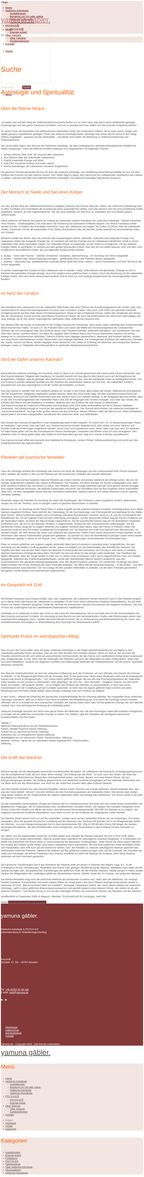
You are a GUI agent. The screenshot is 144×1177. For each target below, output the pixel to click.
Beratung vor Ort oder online (25, 1087)
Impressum (11, 1027)
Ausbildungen (18, 13)
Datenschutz (12, 1030)
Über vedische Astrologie (19, 1167)
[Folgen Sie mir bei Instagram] (6, 1000)
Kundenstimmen (19, 1111)
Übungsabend (13, 1170)
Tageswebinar (12, 1164)
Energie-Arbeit (18, 32)
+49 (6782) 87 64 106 (17, 989)
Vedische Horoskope (21, 1093)
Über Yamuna (12, 1105)
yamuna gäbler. (25, 20)
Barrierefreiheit (13, 1033)
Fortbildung (11, 1158)
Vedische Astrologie (17, 10)
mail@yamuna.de (18, 992)
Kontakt (9, 1036)
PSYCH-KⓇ (12, 25)
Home (8, 7)
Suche (26, 87)
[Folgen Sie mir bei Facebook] (2, 1000)
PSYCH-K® (11, 1161)
